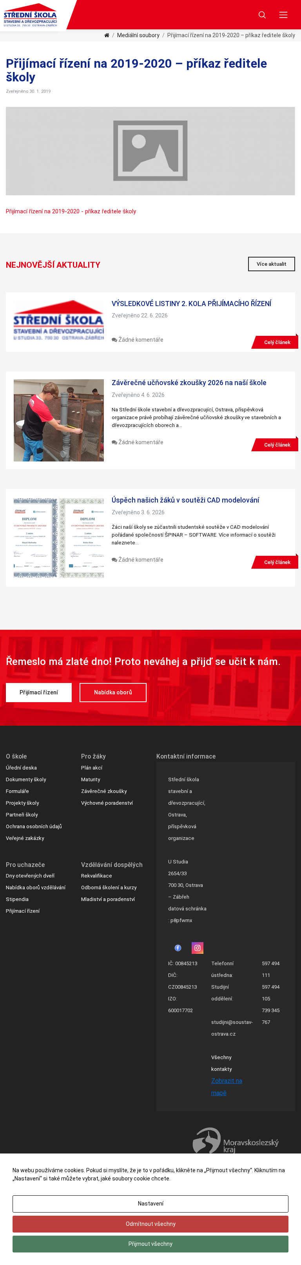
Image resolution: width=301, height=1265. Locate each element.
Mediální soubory (138, 35)
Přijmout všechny (150, 1244)
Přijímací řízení (39, 692)
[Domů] (106, 35)
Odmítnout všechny (151, 1224)
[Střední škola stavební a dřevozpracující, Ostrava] (30, 15)
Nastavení (150, 1203)
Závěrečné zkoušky (104, 791)
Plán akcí (91, 768)
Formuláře (17, 791)
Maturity (90, 779)
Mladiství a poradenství (108, 899)
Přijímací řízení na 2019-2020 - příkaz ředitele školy (71, 211)
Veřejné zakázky (25, 838)
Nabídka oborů (113, 692)
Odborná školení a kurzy (108, 887)
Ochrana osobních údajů (34, 826)
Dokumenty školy (26, 779)
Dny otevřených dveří (30, 876)
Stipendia (17, 899)
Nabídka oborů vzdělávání (35, 887)
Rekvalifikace (96, 876)
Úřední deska (21, 768)
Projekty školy (22, 803)
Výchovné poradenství (107, 803)
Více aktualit (271, 264)
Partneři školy (22, 815)
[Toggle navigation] (283, 15)
